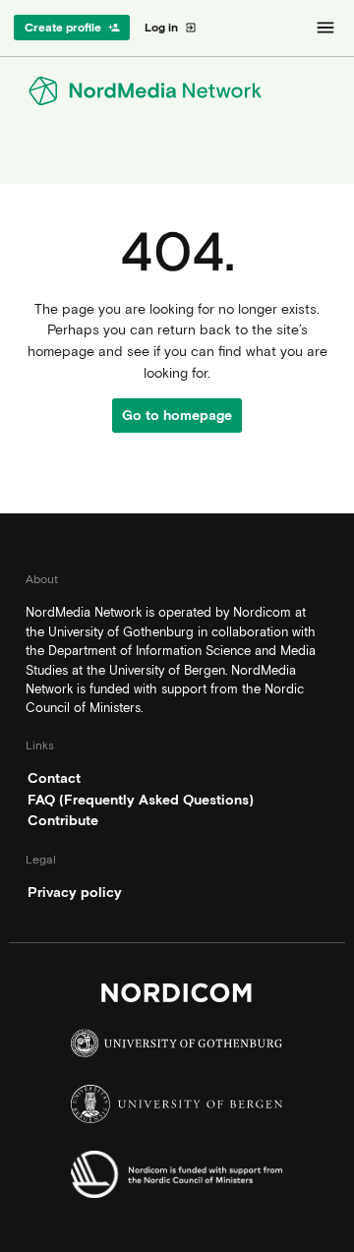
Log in (171, 27)
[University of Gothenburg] (176, 1048)
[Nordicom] (176, 998)
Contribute (63, 820)
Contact (54, 778)
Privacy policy (75, 892)
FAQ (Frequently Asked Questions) (141, 799)
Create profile (72, 27)
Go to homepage (177, 415)
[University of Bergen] (176, 1109)
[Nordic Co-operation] (176, 1179)
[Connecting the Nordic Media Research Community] (177, 91)
